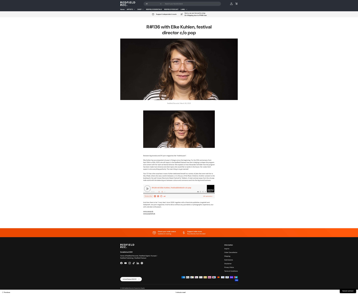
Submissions (228, 260)
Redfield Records (129, 288)
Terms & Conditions (231, 271)
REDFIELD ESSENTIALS (154, 9)
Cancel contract (348, 291)
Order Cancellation (230, 252)
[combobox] (182, 4)
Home (122, 9)
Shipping (227, 256)
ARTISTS (130, 9)
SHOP (139, 9)
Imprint (226, 249)
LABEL (183, 9)
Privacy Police (229, 267)
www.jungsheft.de (149, 214)
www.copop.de (148, 211)
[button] (237, 4)
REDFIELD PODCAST (171, 9)
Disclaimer (228, 264)
